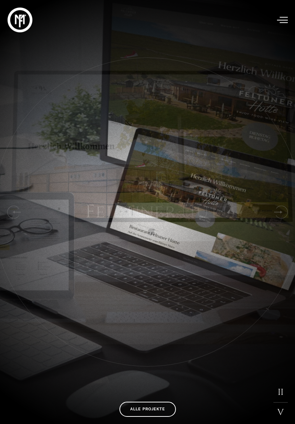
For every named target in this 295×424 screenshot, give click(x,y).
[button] (13, 211)
